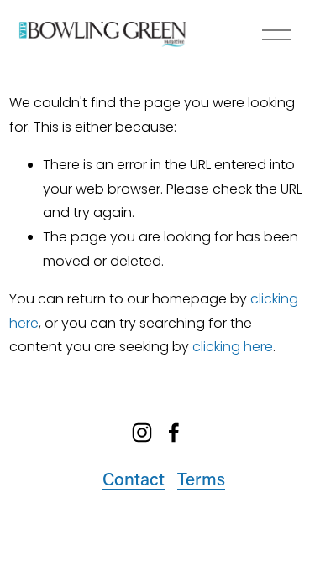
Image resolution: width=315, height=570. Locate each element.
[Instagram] (142, 432)
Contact (133, 478)
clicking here (232, 346)
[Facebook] (174, 432)
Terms (201, 478)
